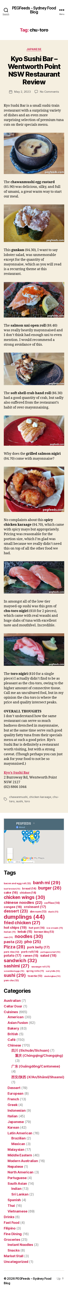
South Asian (17, 1183)
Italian (13, 1116)
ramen (30, 955)
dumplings (24, 916)
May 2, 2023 (22, 91)
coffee (52, 903)
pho (32, 941)
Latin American (20, 1133)
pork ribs (11, 951)
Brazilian (18, 1138)
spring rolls (35, 971)
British (13, 1034)
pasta (13, 941)
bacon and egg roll (17, 883)
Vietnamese (17, 1211)
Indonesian (17, 1110)
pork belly (38, 947)
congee (13, 907)
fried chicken (22, 922)
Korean (13, 1127)
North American (20, 1172)
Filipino (9, 1228)
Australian (12, 1001)
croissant (35, 907)
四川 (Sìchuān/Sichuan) (30, 1050)
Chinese (14, 1045)
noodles (29, 936)
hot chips (15, 927)
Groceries (12, 1240)
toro (27, 801)
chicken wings (24, 897)
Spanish (14, 1200)
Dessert (14, 1088)
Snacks (13, 1250)
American (16, 1017)
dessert (16, 911)
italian (10, 931)
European (15, 1093)
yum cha (11, 980)
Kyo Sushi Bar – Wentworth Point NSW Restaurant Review (34, 70)
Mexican (18, 1144)
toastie (35, 975)
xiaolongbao (52, 976)
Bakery (13, 1028)
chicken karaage (40, 797)
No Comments (49, 91)
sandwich (20, 960)
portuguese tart (50, 952)
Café (11, 1040)
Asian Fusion (18, 1023)
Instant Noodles (20, 1245)
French (13, 1099)
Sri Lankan (19, 1194)
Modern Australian (23, 1161)
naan (8, 937)
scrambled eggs (14, 971)
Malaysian (16, 1149)
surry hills (53, 971)
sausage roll (40, 966)
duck (53, 911)
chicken (28, 892)
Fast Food (11, 1223)
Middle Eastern (20, 1155)
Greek (13, 1105)
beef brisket (12, 889)
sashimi (16, 966)
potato (12, 955)
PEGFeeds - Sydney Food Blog (34, 10)
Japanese (33, 49)
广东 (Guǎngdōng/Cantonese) (35, 1066)
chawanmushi (18, 797)
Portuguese (17, 1178)
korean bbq (44, 931)
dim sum (38, 911)
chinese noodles (23, 902)
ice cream (54, 927)
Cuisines (11, 1012)
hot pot (37, 928)
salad (48, 955)
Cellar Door (13, 1006)
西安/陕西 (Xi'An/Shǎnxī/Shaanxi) (37, 1077)
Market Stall (13, 1256)
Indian (16, 1189)
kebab (25, 931)
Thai (11, 1206)
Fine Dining (13, 1234)
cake (11, 892)
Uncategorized (16, 1262)
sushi (19, 801)
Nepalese (15, 1166)
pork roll (30, 951)
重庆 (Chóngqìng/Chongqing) (39, 1055)
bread (29, 888)
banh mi (46, 882)
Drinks (9, 1217)
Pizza (14, 947)
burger (49, 887)
